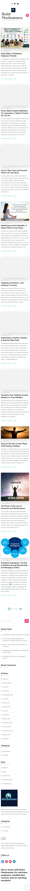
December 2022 (7, 723)
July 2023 (5, 711)
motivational (5, 51)
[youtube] (10, 861)
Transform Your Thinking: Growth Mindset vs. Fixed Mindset (14, 396)
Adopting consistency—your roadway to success (12, 284)
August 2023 (7, 707)
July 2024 (5, 699)
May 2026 (6, 679)
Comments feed (7, 780)
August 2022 (7, 735)
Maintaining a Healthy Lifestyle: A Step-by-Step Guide (14, 339)
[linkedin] (14, 861)
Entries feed (6, 776)
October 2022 (7, 727)
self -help (5, 755)
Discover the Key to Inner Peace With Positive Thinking (14, 445)
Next (17, 609)
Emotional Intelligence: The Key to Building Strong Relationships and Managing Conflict (14, 565)
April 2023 (6, 715)
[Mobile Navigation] (27, 15)
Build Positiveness (12, 15)
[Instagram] (6, 861)
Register (5, 768)
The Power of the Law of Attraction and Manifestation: (13, 507)
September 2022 (8, 731)
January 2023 (6, 719)
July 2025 (5, 687)
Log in (4, 772)
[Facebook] (2, 861)
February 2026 (7, 683)
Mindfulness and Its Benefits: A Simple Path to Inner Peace (14, 226)
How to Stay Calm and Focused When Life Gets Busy (14, 171)
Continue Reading (7, 79)
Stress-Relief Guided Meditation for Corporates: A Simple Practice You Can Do (14, 113)
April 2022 (6, 739)
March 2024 (6, 703)
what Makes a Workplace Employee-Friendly (11, 55)
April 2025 (6, 691)
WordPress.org (7, 784)
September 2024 (8, 695)
